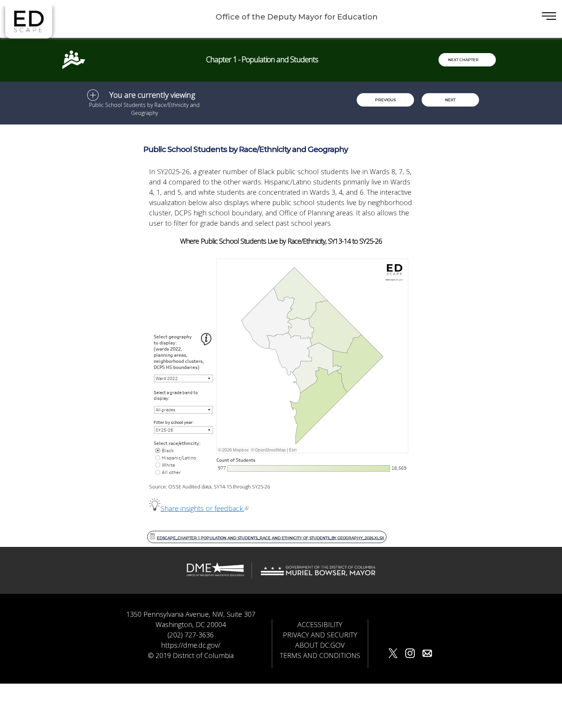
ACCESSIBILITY (319, 624)
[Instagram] (410, 654)
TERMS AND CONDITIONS (320, 655)
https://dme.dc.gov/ (190, 645)
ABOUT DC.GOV (319, 645)
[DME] (215, 574)
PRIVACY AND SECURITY (320, 634)
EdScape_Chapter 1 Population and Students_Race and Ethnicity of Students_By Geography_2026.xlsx (270, 537)
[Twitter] (393, 654)
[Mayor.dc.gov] (318, 574)
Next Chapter (463, 59)
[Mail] (427, 654)
